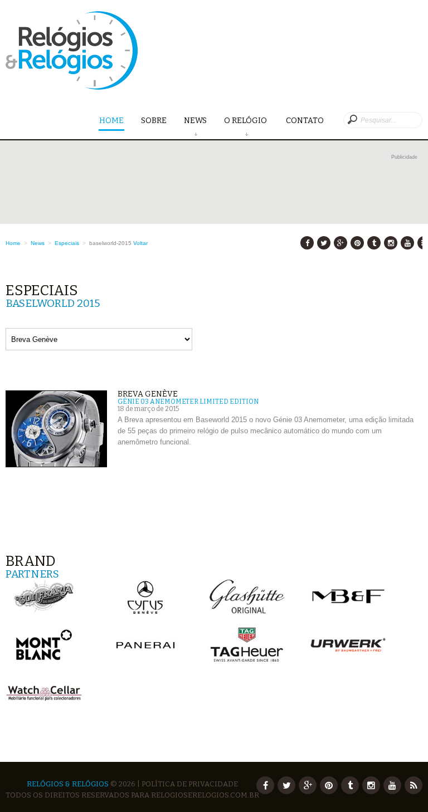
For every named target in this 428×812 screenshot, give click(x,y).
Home (111, 120)
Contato (305, 120)
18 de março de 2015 (148, 409)
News (195, 120)
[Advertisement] (214, 188)
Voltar (140, 243)
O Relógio (246, 120)
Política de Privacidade (190, 784)
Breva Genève (148, 394)
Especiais (67, 243)
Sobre (154, 120)
